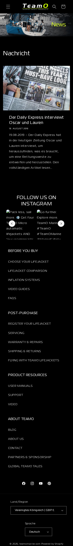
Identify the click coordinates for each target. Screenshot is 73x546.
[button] (8, 6)
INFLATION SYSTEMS (24, 280)
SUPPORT (15, 395)
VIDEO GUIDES (19, 289)
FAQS (12, 298)
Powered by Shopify (52, 544)
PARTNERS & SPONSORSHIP (29, 457)
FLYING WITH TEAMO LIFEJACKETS (33, 360)
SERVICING (16, 333)
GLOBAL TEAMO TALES (25, 466)
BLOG (12, 430)
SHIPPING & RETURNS (24, 351)
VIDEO (13, 404)
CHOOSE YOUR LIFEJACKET (28, 262)
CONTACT (15, 448)
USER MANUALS (20, 386)
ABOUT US (16, 439)
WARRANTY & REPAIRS (25, 342)
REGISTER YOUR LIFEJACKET (29, 324)
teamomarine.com (30, 544)
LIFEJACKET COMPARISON (27, 271)
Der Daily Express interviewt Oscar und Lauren (36, 120)
